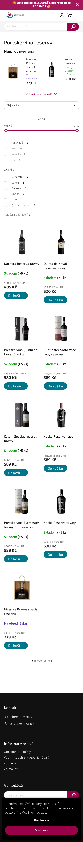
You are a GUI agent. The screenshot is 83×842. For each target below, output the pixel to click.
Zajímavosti (11, 769)
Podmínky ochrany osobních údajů (26, 757)
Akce (16, 149)
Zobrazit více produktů (39, 94)
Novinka (18, 154)
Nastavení (41, 820)
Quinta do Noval (23, 205)
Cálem (17, 183)
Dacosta (18, 188)
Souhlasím (41, 830)
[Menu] (77, 15)
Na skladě (19, 143)
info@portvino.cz (21, 717)
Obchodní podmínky (17, 752)
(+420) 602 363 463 (22, 724)
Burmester (19, 177)
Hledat (73, 27)
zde (43, 812)
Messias (18, 200)
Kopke (17, 194)
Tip (15, 160)
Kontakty (10, 763)
